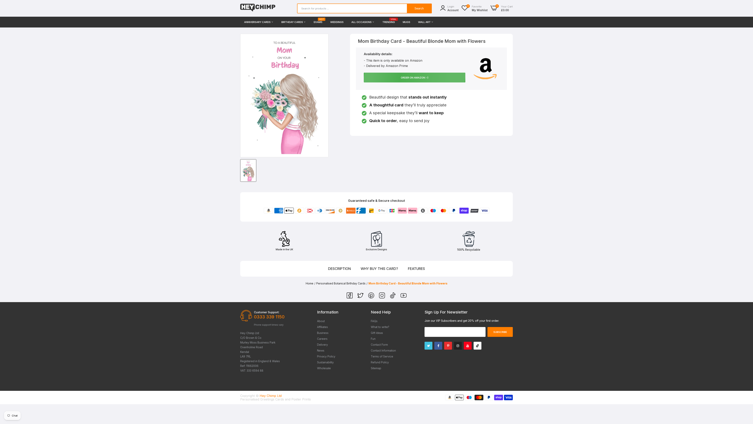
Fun (373, 338)
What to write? (380, 327)
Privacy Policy (326, 356)
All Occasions (361, 22)
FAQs (374, 321)
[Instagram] (382, 297)
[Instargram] (458, 346)
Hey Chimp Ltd (271, 396)
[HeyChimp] (258, 8)
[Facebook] (350, 297)
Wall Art (424, 22)
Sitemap (376, 368)
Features (416, 269)
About (321, 321)
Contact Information (383, 350)
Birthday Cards (292, 22)
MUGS (406, 22)
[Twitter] (361, 297)
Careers (322, 338)
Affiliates (322, 327)
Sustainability (325, 362)
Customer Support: (266, 312)
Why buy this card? (379, 269)
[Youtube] (468, 346)
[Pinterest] (371, 297)
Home (309, 283)
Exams (318, 21)
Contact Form (379, 344)
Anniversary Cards (257, 22)
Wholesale (324, 368)
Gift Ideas (377, 332)
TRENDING (388, 21)
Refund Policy (380, 362)
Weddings (337, 22)
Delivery (322, 344)
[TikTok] (393, 297)
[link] (745, 395)
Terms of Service (382, 356)
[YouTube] (403, 297)
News (320, 350)
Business (322, 332)
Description (339, 269)
